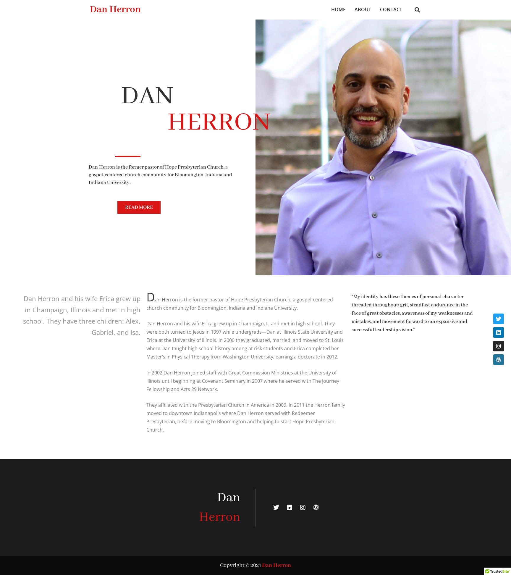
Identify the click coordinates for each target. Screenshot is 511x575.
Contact (391, 9)
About (363, 9)
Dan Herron (115, 10)
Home (338, 9)
